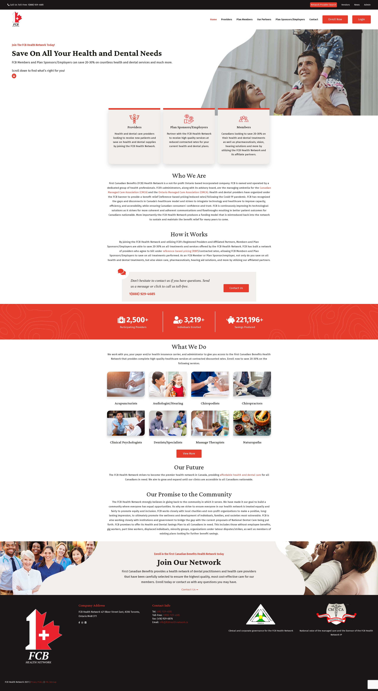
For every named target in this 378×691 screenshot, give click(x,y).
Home (213, 19)
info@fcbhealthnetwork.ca (173, 622)
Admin (367, 4)
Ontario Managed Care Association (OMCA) (183, 192)
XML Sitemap (50, 682)
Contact (313, 19)
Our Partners (264, 19)
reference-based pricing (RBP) (180, 251)
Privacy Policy (37, 682)
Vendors (345, 4)
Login (361, 19)
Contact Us (236, 288)
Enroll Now (335, 19)
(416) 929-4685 (164, 611)
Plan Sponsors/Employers (290, 19)
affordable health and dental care (240, 474)
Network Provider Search (323, 4)
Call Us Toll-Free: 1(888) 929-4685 (26, 4)
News (357, 4)
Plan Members (245, 19)
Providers (226, 19)
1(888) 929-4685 (171, 615)
